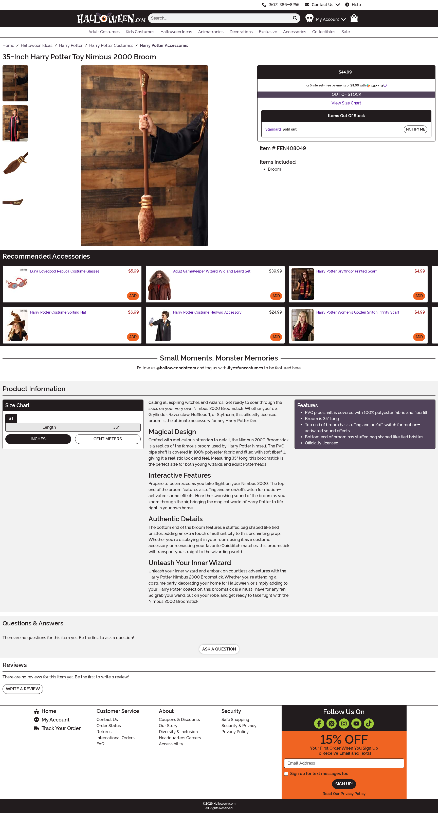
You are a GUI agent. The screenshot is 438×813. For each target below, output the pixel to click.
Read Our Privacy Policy (344, 793)
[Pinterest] (331, 723)
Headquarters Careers (180, 737)
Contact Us (322, 4)
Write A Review (23, 688)
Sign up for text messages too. (319, 773)
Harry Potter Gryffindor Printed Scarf (346, 271)
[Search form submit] (295, 18)
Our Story (168, 725)
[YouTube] (356, 723)
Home (49, 711)
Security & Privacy (239, 725)
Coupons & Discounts (179, 719)
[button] (325, 18)
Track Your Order (61, 728)
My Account (55, 720)
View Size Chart (346, 103)
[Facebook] (319, 723)
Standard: (273, 129)
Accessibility (171, 744)
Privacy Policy (235, 731)
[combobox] (219, 18)
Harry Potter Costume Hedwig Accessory (207, 312)
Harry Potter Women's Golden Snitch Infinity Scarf (357, 312)
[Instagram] (344, 723)
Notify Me (415, 129)
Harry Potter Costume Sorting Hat (58, 312)
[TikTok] (369, 723)
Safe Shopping (235, 719)
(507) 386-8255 (284, 4)
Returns (104, 731)
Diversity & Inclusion (178, 731)
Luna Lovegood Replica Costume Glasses (64, 271)
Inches (38, 439)
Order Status (109, 725)
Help (356, 4)
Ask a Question (219, 649)
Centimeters (108, 439)
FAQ (100, 744)
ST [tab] (11, 418)
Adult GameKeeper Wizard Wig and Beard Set (211, 271)
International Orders (116, 737)
